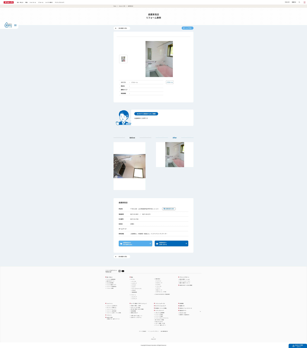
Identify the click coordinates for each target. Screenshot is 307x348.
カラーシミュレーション (185, 281)
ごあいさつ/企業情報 (159, 312)
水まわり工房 (122, 6)
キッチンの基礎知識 (111, 279)
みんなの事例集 (110, 282)
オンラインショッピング (160, 305)
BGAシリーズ (159, 290)
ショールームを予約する (112, 305)
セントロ (134, 281)
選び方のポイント (110, 281)
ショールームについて (111, 309)
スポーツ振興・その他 (160, 323)
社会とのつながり (159, 321)
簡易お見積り (185, 279)
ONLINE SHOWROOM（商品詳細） (162, 294)
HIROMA (134, 290)
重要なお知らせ (134, 312)
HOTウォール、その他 (161, 291)
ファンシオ (158, 286)
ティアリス (158, 281)
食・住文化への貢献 (159, 319)
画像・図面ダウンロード (185, 282)
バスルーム (133, 294)
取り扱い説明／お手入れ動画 (137, 309)
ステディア (134, 283)
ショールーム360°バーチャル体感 (114, 312)
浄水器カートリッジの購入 (161, 308)
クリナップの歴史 (159, 316)
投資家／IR (182, 305)
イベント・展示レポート (160, 325)
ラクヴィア (134, 298)
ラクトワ (158, 288)
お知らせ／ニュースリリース (186, 308)
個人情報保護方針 (164, 331)
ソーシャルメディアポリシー (153, 331)
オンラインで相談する (111, 307)
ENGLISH (287, 2)
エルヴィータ (159, 282)
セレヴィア (134, 296)
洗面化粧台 (157, 278)
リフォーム (40, 2)
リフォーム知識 (110, 288)
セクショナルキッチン (137, 288)
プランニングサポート (184, 277)
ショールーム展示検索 (111, 311)
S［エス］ (158, 284)
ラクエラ (134, 285)
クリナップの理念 (159, 314)
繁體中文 (294, 2)
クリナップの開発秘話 (111, 286)
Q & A (136, 307)
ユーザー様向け (49, 2)
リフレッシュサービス (160, 303)
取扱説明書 (133, 311)
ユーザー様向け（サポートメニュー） (139, 303)
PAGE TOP (153, 339)
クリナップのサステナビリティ (162, 318)
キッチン (133, 279)
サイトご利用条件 (142, 331)
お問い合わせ (137, 315)
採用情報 (181, 303)
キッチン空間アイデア (111, 284)
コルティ (134, 286)
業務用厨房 (134, 292)
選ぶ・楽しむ (20, 2)
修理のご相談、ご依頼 (136, 305)
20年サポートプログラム (136, 317)
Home (115, 6)
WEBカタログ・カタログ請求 (186, 285)
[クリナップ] (9, 3)
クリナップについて (59, 2)
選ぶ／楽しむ (109, 277)
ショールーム (33, 2)
